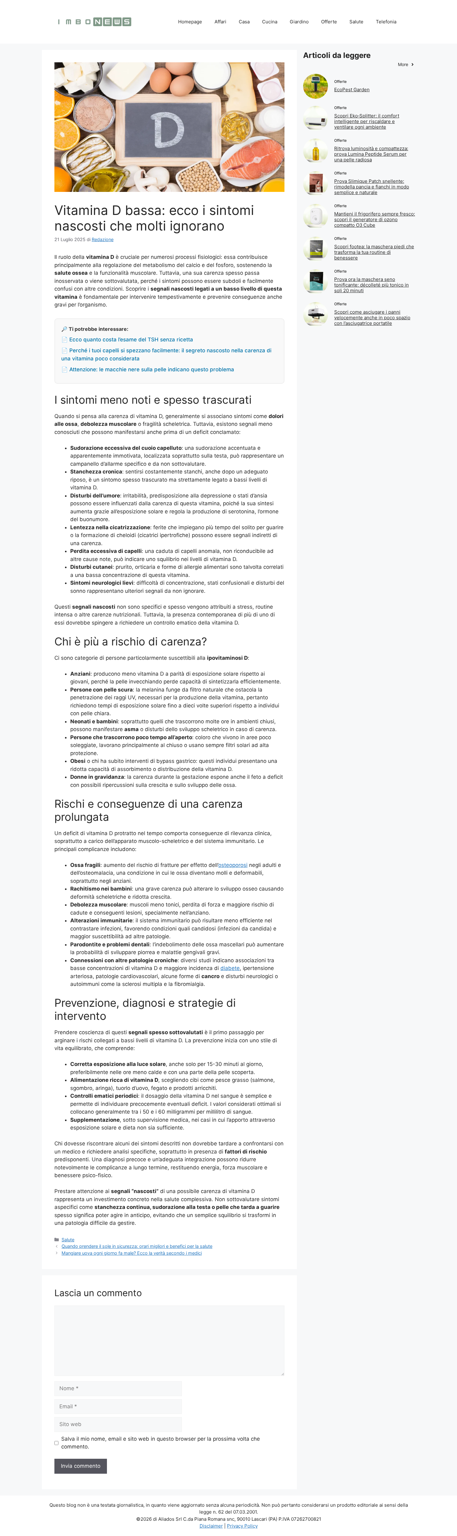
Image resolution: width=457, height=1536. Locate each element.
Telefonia (386, 22)
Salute (356, 22)
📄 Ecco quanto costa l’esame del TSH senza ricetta (127, 339)
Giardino (299, 22)
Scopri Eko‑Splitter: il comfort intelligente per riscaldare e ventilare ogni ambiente (366, 121)
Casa (244, 22)
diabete (230, 968)
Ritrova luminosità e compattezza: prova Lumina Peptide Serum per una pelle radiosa (371, 154)
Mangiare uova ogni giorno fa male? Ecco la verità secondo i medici (132, 1253)
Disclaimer (211, 1526)
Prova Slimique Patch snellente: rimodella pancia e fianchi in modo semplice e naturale (371, 186)
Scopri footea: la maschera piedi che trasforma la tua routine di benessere (374, 252)
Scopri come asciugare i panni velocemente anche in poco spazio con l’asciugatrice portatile (372, 317)
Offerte (329, 22)
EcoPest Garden (352, 90)
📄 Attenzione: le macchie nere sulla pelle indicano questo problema (147, 369)
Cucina (269, 22)
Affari (220, 22)
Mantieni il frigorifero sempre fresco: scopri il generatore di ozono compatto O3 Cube (374, 219)
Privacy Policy (242, 1526)
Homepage (190, 22)
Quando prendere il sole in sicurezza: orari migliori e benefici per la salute (137, 1246)
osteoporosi (232, 865)
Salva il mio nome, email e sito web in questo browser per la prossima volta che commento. (160, 1443)
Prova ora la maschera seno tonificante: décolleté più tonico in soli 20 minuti (371, 284)
